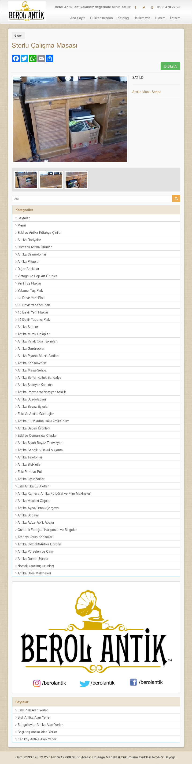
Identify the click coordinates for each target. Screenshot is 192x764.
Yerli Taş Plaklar (29, 283)
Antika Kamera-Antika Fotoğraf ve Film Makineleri (54, 493)
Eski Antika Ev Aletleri (33, 486)
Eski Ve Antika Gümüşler (35, 413)
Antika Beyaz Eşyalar (33, 406)
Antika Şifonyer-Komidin (35, 384)
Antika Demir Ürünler (32, 558)
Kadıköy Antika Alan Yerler (36, 739)
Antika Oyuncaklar (30, 478)
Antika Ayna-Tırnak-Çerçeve (38, 507)
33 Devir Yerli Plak (30, 297)
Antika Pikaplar (28, 261)
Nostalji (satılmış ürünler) (35, 565)
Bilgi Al (171, 66)
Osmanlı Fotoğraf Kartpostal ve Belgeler (47, 529)
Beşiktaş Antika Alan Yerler (37, 731)
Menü (21, 225)
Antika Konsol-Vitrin (31, 362)
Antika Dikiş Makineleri (34, 573)
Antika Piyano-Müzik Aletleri (38, 355)
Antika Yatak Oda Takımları (37, 341)
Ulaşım (160, 17)
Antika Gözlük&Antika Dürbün (39, 544)
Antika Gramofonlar (31, 254)
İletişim (175, 17)
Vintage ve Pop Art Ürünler (37, 276)
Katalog (123, 17)
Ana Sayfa (77, 17)
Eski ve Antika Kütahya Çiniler (39, 232)
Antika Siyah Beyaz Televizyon (40, 442)
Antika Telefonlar (29, 457)
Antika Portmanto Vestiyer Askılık (41, 391)
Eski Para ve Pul (29, 471)
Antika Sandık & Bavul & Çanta (40, 449)
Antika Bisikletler (29, 464)
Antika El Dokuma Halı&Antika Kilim (43, 420)
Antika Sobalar (28, 515)
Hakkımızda (142, 17)
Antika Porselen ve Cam (35, 551)
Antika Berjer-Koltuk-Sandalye (39, 377)
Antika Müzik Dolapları (33, 334)
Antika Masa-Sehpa (146, 91)
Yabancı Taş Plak (30, 290)
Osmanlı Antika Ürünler (34, 247)
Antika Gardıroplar (30, 348)
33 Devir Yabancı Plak (33, 305)
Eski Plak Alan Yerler (32, 710)
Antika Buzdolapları (31, 399)
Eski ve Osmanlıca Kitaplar (37, 435)
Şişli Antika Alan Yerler (34, 717)
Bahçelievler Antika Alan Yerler (40, 724)
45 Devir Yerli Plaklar (32, 312)
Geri (19, 35)
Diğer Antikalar (28, 268)
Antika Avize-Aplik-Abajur (35, 522)
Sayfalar (23, 218)
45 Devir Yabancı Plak (33, 319)
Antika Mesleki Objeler (34, 500)
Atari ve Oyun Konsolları (35, 536)
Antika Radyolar (29, 239)
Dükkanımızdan (101, 17)
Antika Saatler (27, 326)
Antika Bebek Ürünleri (33, 428)
